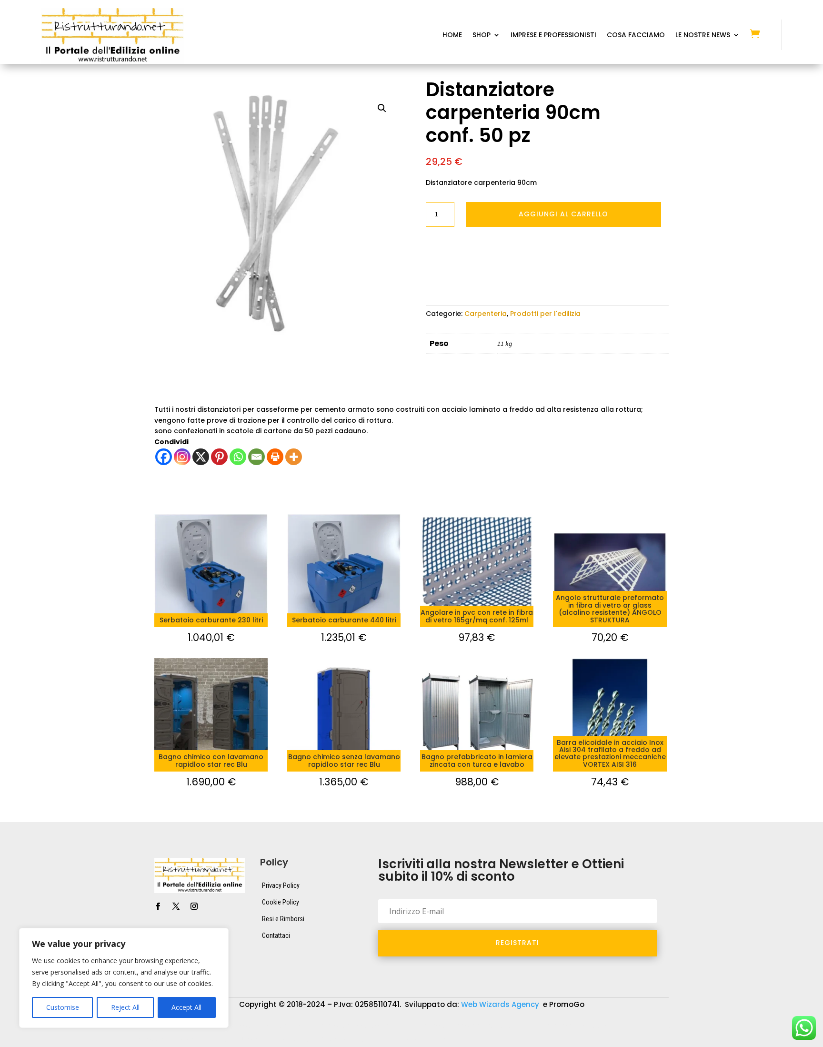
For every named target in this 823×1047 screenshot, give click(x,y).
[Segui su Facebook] (158, 906)
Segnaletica (339, 1040)
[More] (293, 456)
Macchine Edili (655, 1026)
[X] (200, 456)
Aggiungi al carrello (563, 214)
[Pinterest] (219, 456)
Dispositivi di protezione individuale (463, 1026)
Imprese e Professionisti (553, 35)
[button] (382, 108)
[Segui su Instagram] (194, 906)
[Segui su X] (176, 906)
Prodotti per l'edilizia (545, 313)
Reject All (125, 1007)
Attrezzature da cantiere (263, 1026)
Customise (62, 1007)
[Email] (256, 456)
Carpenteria (485, 313)
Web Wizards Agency (501, 1004)
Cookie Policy (280, 902)
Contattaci (276, 935)
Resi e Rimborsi (283, 919)
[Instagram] (182, 456)
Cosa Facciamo (636, 35)
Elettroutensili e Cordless (575, 1026)
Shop (481, 35)
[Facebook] (163, 456)
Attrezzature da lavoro (355, 1026)
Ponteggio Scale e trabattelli (176, 1040)
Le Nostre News (702, 35)
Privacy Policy (281, 885)
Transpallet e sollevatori (414, 1040)
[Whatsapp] (238, 456)
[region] (124, 978)
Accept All (186, 1007)
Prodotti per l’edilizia (270, 1040)
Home (452, 35)
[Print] (275, 456)
